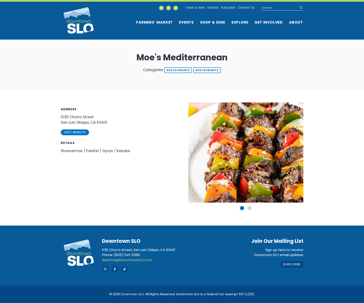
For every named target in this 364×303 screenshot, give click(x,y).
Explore (240, 22)
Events (186, 22)
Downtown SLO (132, 294)
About (296, 22)
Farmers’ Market (154, 22)
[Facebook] (168, 8)
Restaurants (178, 70)
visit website (75, 132)
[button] (242, 208)
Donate (212, 7)
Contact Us (246, 7)
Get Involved (268, 22)
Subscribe (228, 7)
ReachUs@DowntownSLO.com (127, 260)
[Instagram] (161, 8)
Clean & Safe (195, 7)
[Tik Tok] (175, 8)
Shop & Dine (212, 22)
